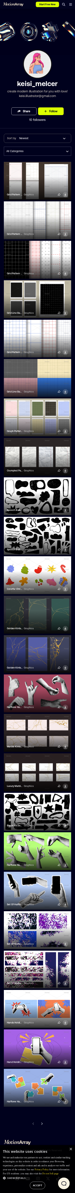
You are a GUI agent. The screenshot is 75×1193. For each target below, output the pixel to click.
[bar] (70, 4)
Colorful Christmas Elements (22, 589)
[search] (63, 4)
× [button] (70, 1149)
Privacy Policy (42, 1169)
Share (26, 111)
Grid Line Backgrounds (19, 313)
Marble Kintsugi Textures (20, 746)
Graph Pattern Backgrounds (22, 431)
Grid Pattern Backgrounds (21, 194)
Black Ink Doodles (16, 825)
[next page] (42, 1124)
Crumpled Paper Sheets (20, 470)
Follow (53, 111)
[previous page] (33, 1124)
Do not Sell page (50, 1173)
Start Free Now (47, 4)
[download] (65, 194)
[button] (37, 1178)
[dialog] (37, 1169)
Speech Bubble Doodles (20, 510)
